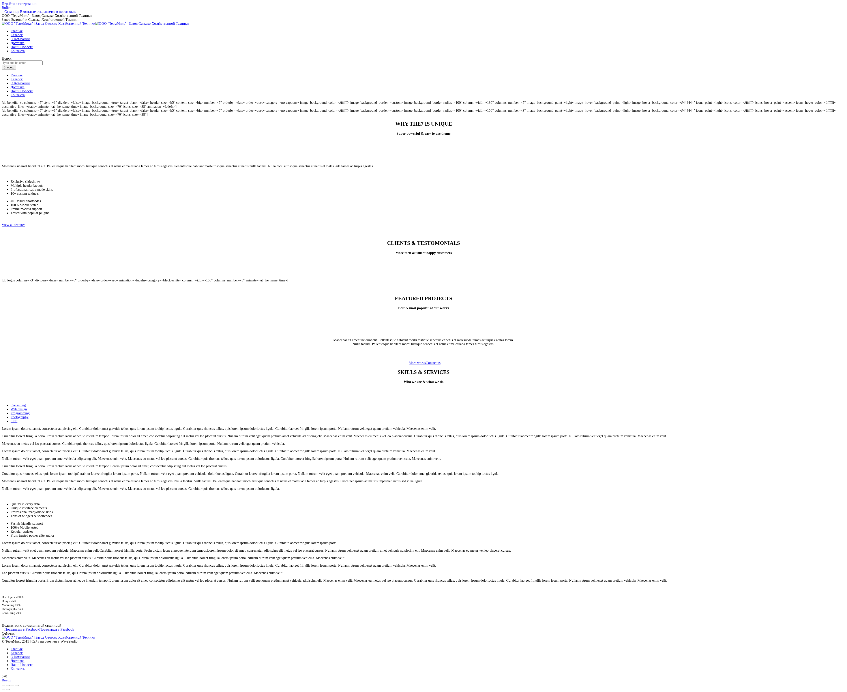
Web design (19, 409)
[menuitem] (16, 31)
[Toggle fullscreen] (12, 685)
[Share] (8, 685)
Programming (20, 413)
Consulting (18, 405)
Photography (19, 417)
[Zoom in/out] (17, 685)
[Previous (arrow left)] (3, 689)
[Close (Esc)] (3, 685)
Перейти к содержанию (19, 4)
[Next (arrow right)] (8, 689)
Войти (6, 7)
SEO (14, 421)
